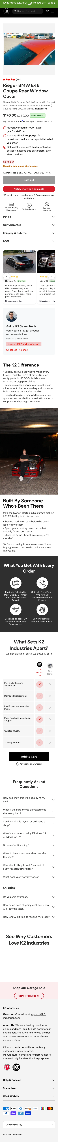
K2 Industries (9, 172)
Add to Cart (29, 756)
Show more (41, 108)
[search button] (14, 11)
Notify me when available (29, 189)
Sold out (29, 180)
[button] (47, 11)
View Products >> (29, 995)
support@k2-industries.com (24, 344)
